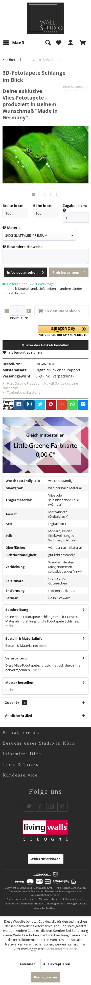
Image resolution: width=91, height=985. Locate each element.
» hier (23, 293)
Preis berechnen (65, 272)
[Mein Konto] (71, 43)
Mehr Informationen (61, 948)
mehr (9, 625)
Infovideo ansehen (22, 272)
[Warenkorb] (83, 43)
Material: (14, 227)
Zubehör (15, 702)
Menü (18, 43)
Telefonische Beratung (23, 392)
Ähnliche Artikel (18, 715)
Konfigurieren (45, 977)
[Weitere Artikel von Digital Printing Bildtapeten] (75, 87)
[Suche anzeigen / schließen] (48, 43)
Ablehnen (27, 964)
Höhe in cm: (43, 205)
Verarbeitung (16, 658)
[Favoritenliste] (59, 43)
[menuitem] (13, 43)
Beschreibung (16, 609)
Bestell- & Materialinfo (23, 638)
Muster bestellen (19, 682)
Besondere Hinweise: (25, 246)
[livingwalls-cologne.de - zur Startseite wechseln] (45, 18)
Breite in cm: (14, 205)
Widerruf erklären (46, 859)
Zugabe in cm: (75, 205)
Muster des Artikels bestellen (45, 345)
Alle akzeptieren (56, 964)
